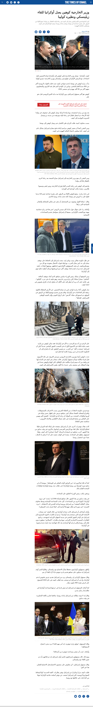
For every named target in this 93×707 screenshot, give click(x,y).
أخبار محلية (85, 688)
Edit (75, 33)
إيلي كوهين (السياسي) (82, 691)
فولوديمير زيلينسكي (70, 691)
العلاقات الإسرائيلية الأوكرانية (73, 688)
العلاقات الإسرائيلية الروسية (58, 688)
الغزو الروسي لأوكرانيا (45, 688)
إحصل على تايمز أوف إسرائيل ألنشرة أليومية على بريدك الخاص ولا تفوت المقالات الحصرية (72, 104)
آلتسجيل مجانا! (43, 104)
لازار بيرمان (84, 31)
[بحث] (2, 2)
